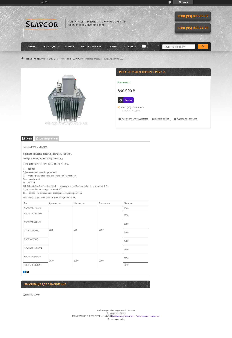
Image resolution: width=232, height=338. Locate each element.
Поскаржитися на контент (122, 316)
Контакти (130, 46)
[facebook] (24, 272)
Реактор (27, 147)
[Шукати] (203, 46)
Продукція (48, 46)
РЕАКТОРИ (53, 58)
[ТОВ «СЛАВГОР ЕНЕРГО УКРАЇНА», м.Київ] (41, 23)
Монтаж (70, 46)
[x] (28, 272)
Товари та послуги (35, 58)
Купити (128, 100)
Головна (30, 46)
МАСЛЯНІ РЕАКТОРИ (72, 58)
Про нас (113, 46)
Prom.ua (131, 310)
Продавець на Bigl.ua (116, 313)
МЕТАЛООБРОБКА (91, 46)
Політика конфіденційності (148, 316)
